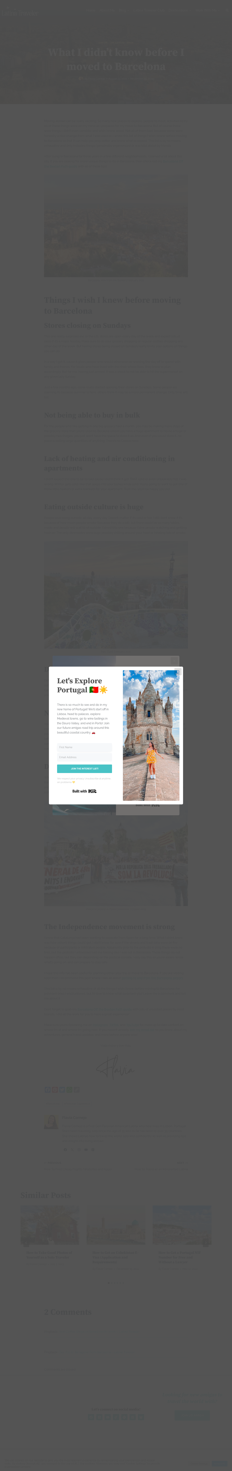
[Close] (178, 671)
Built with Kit (84, 791)
